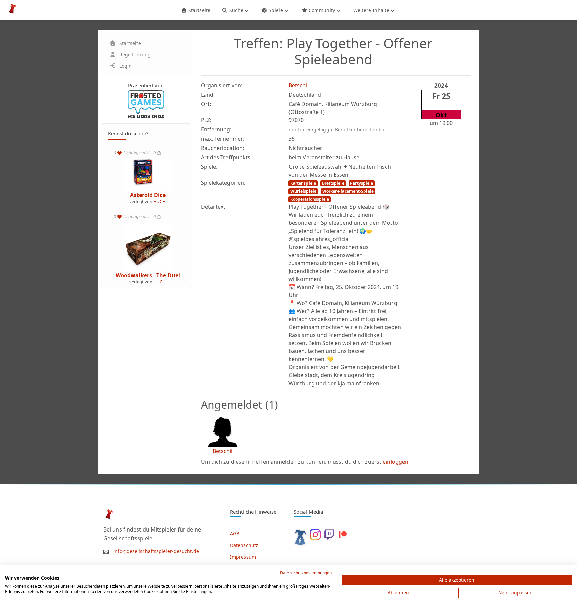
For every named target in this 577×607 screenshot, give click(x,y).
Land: (208, 94)
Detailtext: (214, 206)
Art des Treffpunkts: (226, 157)
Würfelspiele (303, 191)
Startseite (198, 10)
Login (125, 66)
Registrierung (135, 54)
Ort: (206, 104)
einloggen (395, 461)
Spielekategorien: (223, 182)
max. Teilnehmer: (223, 138)
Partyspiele (361, 183)
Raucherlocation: (222, 148)
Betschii (298, 85)
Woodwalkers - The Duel (148, 275)
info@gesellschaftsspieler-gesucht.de (156, 551)
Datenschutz (244, 545)
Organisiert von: (222, 85)
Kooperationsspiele (309, 199)
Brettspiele (333, 183)
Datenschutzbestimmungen (306, 573)
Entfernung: (216, 129)
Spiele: (209, 166)
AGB (234, 533)
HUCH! (159, 201)
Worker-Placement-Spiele (348, 191)
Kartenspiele (303, 183)
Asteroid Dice (147, 195)
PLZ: (206, 120)
